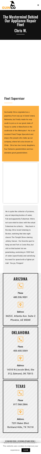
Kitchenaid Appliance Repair (26, 441)
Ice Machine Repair (10, 441)
